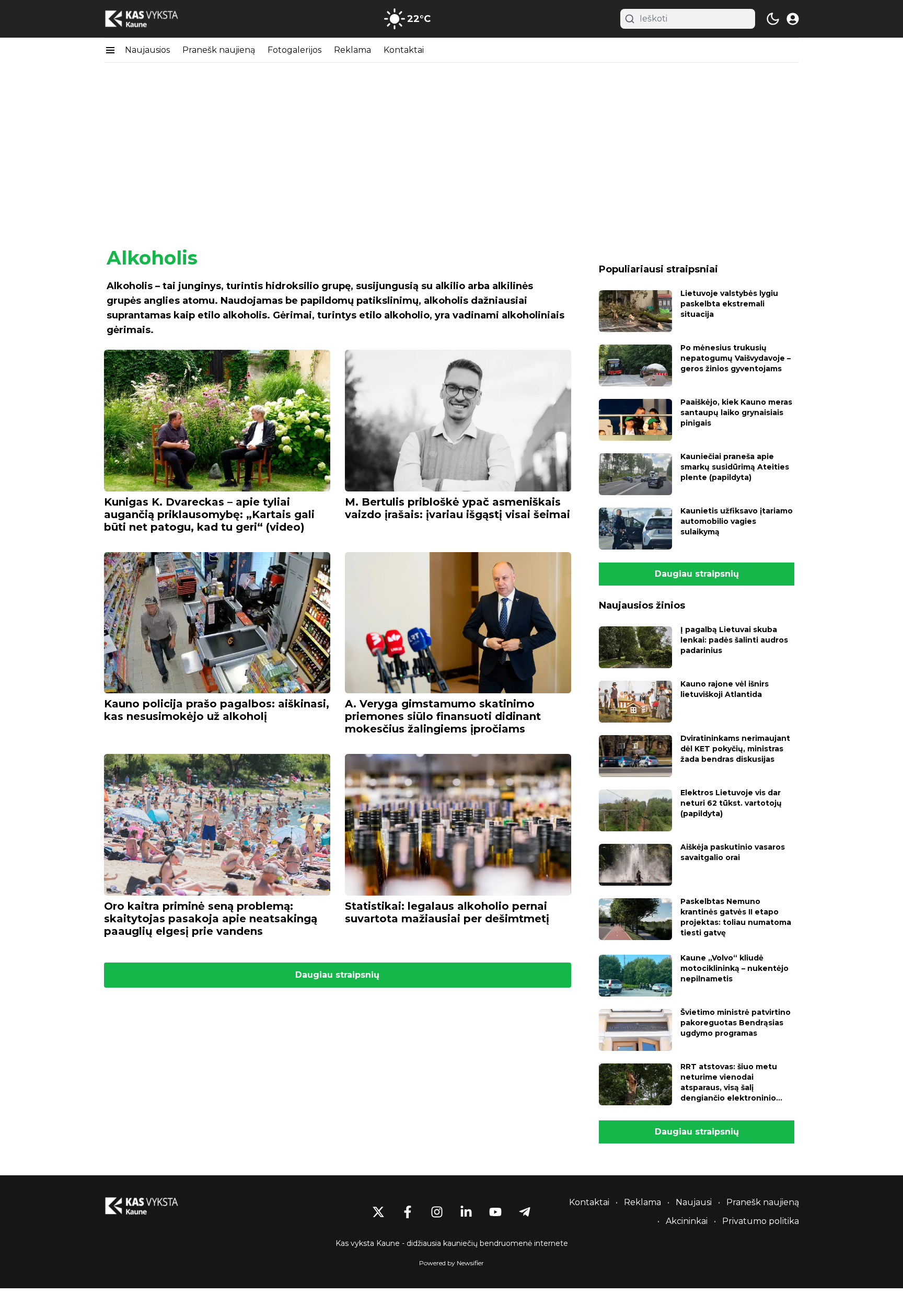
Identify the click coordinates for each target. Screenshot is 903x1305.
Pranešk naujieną (218, 50)
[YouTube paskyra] (495, 1212)
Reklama (352, 50)
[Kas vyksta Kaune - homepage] (151, 19)
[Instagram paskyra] (437, 1212)
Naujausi (694, 1202)
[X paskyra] (378, 1212)
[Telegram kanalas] (524, 1212)
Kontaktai (404, 50)
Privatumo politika (760, 1221)
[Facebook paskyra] (407, 1212)
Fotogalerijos (294, 50)
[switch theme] (773, 19)
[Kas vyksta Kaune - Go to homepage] (151, 1206)
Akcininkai (687, 1221)
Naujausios (147, 50)
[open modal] (792, 19)
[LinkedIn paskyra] (466, 1212)
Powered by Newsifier (451, 1263)
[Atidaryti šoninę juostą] (110, 50)
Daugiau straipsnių (337, 975)
